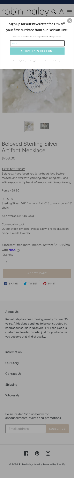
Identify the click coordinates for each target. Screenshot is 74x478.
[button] (69, 20)
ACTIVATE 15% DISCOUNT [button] (37, 50)
